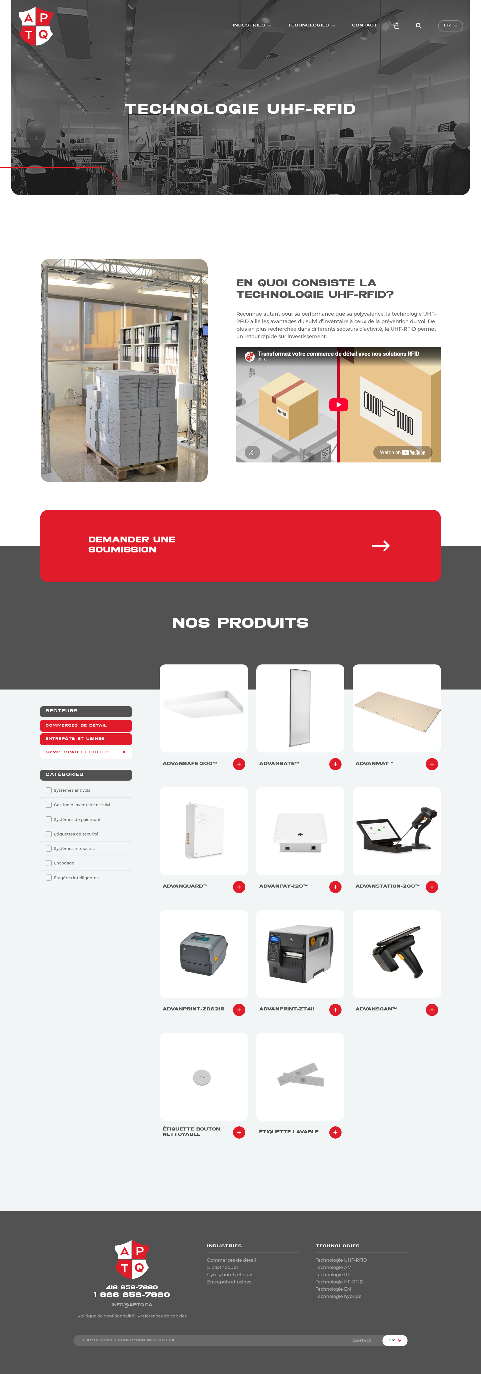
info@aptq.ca (132, 1305)
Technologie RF (333, 1274)
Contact (365, 25)
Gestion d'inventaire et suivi (82, 804)
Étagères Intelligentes (76, 877)
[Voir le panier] (396, 26)
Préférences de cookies (162, 1316)
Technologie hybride (339, 1296)
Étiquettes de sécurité (76, 834)
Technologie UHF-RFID (341, 1260)
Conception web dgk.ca (146, 1341)
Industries (249, 25)
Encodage (64, 863)
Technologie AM (334, 1267)
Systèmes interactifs (74, 848)
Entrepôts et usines (75, 739)
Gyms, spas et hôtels (77, 753)
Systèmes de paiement (77, 819)
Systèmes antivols (72, 790)
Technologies (308, 25)
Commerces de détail (76, 726)
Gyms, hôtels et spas (230, 1274)
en (450, 34)
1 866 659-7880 (132, 1296)
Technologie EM (333, 1289)
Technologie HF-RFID (339, 1282)
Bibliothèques (223, 1267)
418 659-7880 (132, 1288)
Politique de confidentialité (105, 1316)
